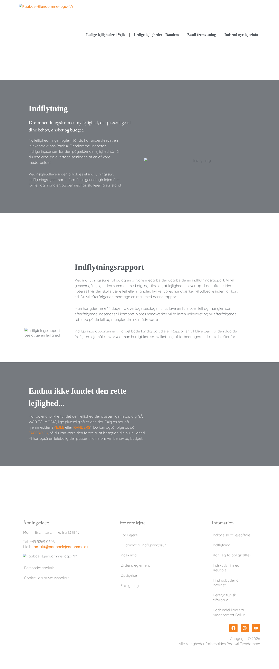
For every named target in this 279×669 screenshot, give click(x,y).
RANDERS (81, 427)
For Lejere (129, 535)
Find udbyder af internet (226, 582)
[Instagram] (245, 628)
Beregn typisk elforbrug (224, 597)
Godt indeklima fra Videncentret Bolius (229, 612)
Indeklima (129, 555)
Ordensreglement (135, 565)
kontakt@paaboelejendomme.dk (60, 546)
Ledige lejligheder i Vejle (105, 35)
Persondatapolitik (39, 567)
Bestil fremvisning (201, 35)
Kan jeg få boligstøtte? (232, 555)
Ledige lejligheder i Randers (156, 35)
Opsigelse (129, 575)
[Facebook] (233, 628)
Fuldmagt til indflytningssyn (143, 545)
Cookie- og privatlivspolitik (46, 577)
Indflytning (221, 545)
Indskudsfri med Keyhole (226, 567)
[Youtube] (256, 628)
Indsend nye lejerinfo (241, 35)
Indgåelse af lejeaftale (231, 535)
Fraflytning (130, 585)
